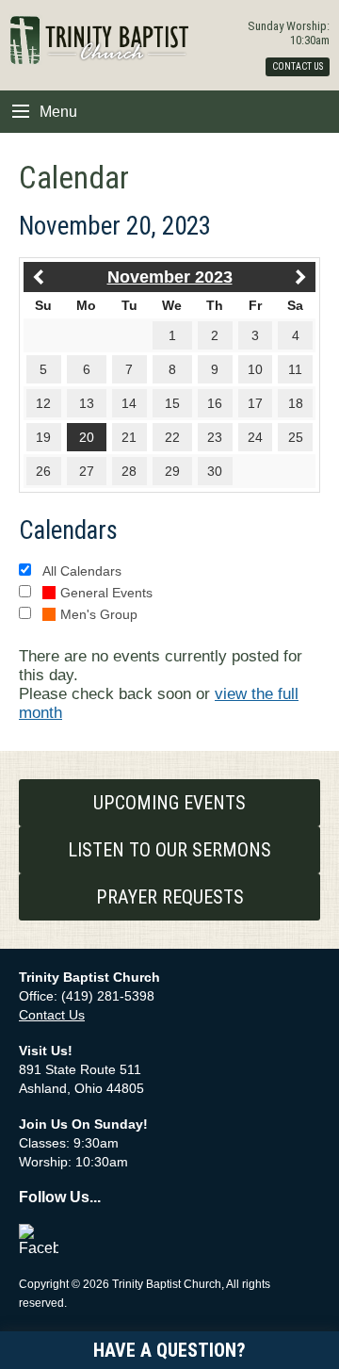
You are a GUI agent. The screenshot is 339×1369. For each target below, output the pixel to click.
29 (172, 471)
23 (214, 437)
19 (43, 437)
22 (172, 437)
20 (86, 437)
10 (255, 369)
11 (295, 369)
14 (129, 403)
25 (295, 437)
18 (295, 403)
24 (255, 437)
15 (172, 403)
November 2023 (170, 277)
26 (43, 471)
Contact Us (52, 1014)
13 (86, 403)
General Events (106, 592)
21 (129, 437)
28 (129, 471)
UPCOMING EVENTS (169, 802)
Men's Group (98, 614)
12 (43, 403)
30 (214, 471)
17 (255, 403)
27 (86, 471)
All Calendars (81, 571)
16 (214, 403)
